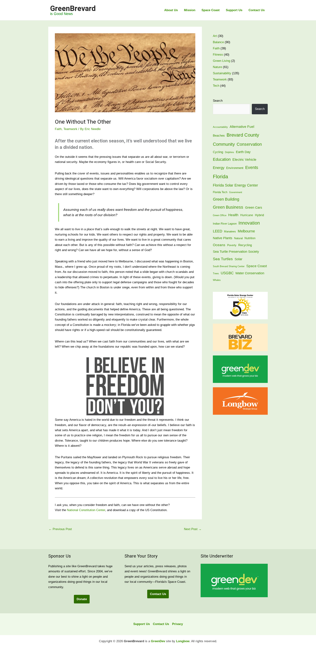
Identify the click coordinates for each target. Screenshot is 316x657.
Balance (218, 42)
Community (224, 144)
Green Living (221, 61)
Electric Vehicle (244, 159)
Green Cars (253, 207)
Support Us (234, 10)
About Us (171, 10)
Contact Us (257, 10)
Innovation (249, 223)
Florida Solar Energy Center (235, 185)
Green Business (228, 207)
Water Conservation (249, 273)
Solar (238, 259)
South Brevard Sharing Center (228, 266)
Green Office (219, 215)
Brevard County (243, 135)
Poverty (231, 245)
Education (222, 159)
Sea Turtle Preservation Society (236, 251)
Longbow (182, 641)
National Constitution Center (86, 510)
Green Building (226, 199)
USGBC (227, 273)
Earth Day (243, 152)
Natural (238, 238)
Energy (218, 168)
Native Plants (222, 238)
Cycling (218, 152)
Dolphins (229, 152)
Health (233, 215)
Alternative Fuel (242, 127)
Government (235, 192)
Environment (234, 168)
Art (215, 36)
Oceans (219, 245)
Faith (58, 129)
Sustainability (222, 73)
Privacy (177, 624)
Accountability (220, 127)
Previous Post (60, 529)
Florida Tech (220, 192)
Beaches (219, 135)
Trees (216, 273)
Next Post (193, 529)
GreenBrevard (73, 8)
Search (218, 100)
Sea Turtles (223, 259)
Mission (189, 10)
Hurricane (246, 215)
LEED (217, 231)
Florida (220, 176)
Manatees (230, 231)
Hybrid (259, 215)
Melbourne (246, 231)
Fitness (218, 54)
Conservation (249, 144)
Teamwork (70, 129)
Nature (217, 67)
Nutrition (249, 238)
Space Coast (211, 10)
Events (251, 167)
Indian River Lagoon (225, 223)
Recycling (245, 245)
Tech (216, 85)
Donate (82, 599)
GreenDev (158, 641)
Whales (217, 280)
